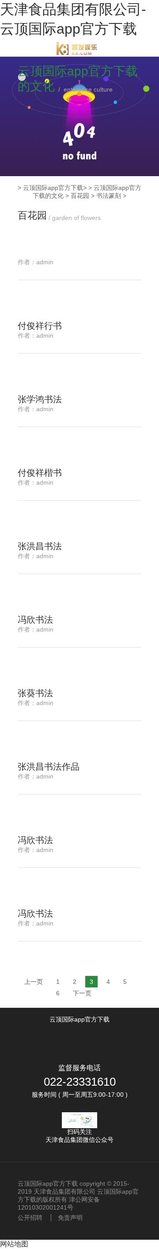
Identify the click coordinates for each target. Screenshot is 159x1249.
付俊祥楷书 (40, 473)
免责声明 (70, 1217)
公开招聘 (30, 1217)
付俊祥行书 (40, 326)
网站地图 (14, 1244)
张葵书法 (35, 693)
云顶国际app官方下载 (53, 187)
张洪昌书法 (40, 546)
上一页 (33, 981)
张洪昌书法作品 (49, 766)
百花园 (80, 195)
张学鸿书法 (40, 399)
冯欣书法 (35, 619)
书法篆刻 (108, 195)
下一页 (82, 993)
